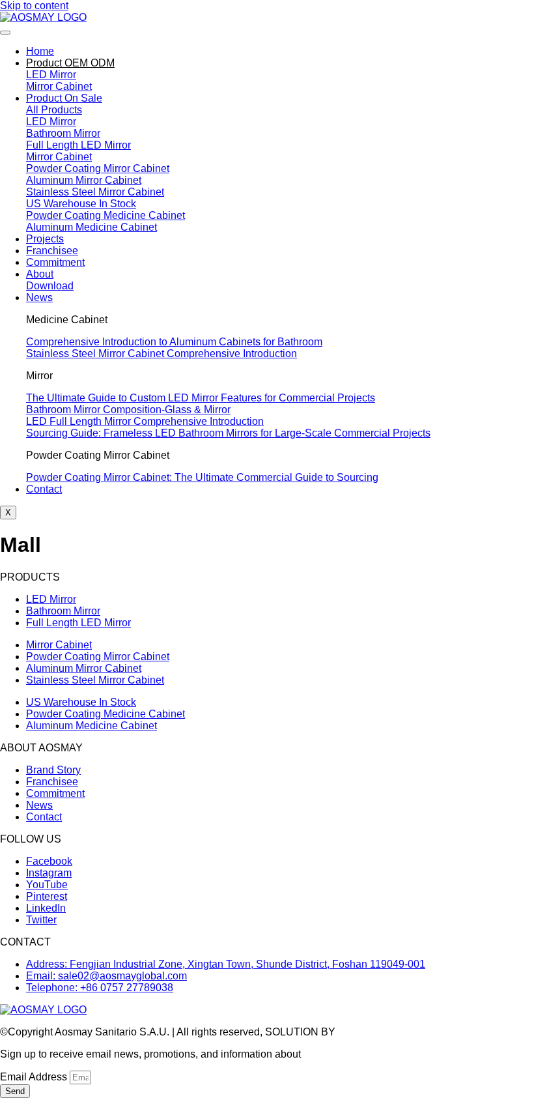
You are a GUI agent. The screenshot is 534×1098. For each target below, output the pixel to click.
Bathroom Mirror (63, 133)
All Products (54, 109)
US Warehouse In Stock (81, 203)
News (39, 297)
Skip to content (34, 5)
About (39, 274)
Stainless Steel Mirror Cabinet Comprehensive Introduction (161, 353)
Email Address (35, 1076)
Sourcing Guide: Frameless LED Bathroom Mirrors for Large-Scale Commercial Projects (228, 433)
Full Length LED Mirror (78, 145)
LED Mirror (51, 74)
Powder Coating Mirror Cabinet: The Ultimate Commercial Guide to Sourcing (202, 477)
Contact (44, 489)
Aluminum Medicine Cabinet (91, 227)
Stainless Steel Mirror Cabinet (95, 191)
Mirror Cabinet (59, 86)
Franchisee (52, 250)
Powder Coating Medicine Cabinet (105, 215)
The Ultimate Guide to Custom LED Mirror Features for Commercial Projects (200, 397)
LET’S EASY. (369, 1031)
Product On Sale (64, 98)
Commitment (55, 262)
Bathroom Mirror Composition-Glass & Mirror (128, 409)
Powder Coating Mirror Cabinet (97, 168)
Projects (45, 238)
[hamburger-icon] (5, 33)
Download (50, 285)
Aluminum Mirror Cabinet (83, 180)
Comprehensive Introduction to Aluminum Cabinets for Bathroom (174, 341)
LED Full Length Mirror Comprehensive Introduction (145, 421)
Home (40, 51)
